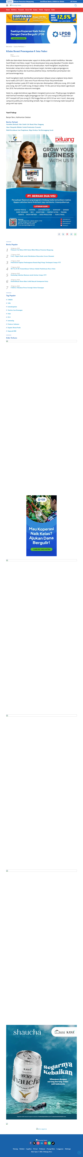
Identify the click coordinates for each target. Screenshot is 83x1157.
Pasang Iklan (51, 1149)
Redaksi (22, 1149)
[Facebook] (30, 1143)
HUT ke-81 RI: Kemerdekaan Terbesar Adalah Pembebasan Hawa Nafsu (33, 269)
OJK (9, 303)
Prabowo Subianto (13, 324)
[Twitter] (34, 1143)
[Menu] (7, 5)
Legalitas (29, 1149)
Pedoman (42, 1149)
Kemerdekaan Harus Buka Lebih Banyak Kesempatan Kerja (29, 281)
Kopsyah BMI (12, 331)
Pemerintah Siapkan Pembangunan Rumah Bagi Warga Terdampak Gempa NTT (36, 262)
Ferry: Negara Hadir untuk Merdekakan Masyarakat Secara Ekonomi (32, 256)
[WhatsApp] (49, 1143)
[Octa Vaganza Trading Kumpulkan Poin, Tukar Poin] (41, 1129)
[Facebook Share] (59, 234)
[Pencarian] (75, 5)
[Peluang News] (15, 5)
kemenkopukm (12, 307)
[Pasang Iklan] (41, 181)
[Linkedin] (41, 1143)
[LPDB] (41, 525)
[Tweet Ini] (63, 234)
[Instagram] (38, 1143)
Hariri (12, 55)
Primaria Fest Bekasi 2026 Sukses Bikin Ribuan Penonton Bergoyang (32, 250)
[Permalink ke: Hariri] (7, 55)
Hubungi (68, 1149)
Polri (9, 314)
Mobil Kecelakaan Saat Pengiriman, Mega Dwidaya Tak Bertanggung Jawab (29, 130)
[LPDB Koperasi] (41, 34)
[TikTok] (53, 1143)
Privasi (35, 1149)
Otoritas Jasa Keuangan (15, 310)
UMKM (10, 300)
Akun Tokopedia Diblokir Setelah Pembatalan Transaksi (23, 127)
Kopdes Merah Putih (14, 327)
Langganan (59, 1149)
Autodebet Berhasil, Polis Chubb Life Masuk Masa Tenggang (25, 124)
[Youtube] (45, 1143)
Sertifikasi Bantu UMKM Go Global (34, 1)
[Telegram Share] (71, 234)
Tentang (15, 1149)
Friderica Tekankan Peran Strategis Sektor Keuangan (27, 287)
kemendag (11, 320)
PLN (9, 317)
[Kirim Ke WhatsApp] (75, 234)
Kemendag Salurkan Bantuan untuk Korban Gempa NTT (28, 275)
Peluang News (47, 1152)
